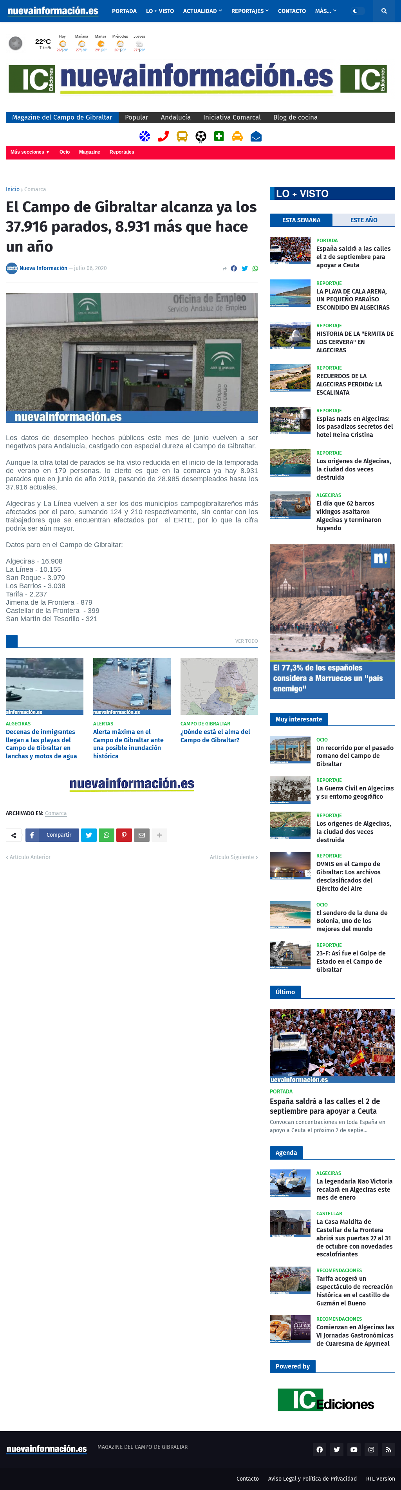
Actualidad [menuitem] (200, 11)
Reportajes (122, 152)
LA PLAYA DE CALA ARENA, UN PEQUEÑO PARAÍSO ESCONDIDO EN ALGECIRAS (353, 300)
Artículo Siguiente (232, 857)
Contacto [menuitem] (292, 11)
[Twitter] (245, 269)
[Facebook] (234, 269)
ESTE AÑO (364, 220)
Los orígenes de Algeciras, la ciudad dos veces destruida (353, 469)
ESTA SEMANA (301, 220)
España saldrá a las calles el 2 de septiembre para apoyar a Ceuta (353, 257)
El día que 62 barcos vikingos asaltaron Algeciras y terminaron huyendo (348, 515)
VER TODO (246, 641)
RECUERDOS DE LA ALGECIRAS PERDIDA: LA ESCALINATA (349, 384)
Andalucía (176, 117)
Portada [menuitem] (124, 11)
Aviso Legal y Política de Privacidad (312, 1478)
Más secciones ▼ (30, 152)
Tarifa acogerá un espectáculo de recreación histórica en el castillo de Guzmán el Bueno (354, 1291)
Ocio (65, 152)
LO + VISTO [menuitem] (160, 11)
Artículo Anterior (30, 857)
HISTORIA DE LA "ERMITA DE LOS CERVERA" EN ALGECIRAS (355, 342)
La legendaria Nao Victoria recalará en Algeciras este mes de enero (354, 1190)
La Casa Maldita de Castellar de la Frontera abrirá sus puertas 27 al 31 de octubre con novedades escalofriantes (354, 1238)
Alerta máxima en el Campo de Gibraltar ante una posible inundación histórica (128, 744)
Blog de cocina (295, 117)
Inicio (13, 189)
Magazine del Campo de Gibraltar (62, 117)
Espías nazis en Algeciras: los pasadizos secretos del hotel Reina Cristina (354, 427)
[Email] (142, 835)
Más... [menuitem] (323, 11)
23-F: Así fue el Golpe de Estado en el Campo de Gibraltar (351, 961)
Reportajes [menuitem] (247, 11)
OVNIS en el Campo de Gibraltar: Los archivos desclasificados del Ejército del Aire (348, 876)
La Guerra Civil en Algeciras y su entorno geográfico (355, 792)
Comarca (35, 189)
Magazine (89, 152)
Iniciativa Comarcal (232, 117)
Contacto (248, 1478)
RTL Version (380, 1478)
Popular (136, 117)
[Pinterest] (124, 835)
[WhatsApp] (255, 269)
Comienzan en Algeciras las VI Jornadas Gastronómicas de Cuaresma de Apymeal (355, 1335)
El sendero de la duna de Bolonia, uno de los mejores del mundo (352, 921)
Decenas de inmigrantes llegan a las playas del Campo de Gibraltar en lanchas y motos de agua (41, 744)
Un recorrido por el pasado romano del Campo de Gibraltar (355, 756)
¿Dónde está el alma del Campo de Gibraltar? (215, 736)
